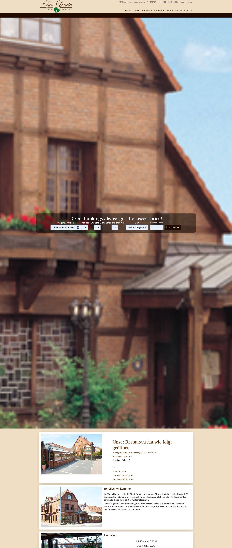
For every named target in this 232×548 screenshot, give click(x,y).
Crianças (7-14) (98, 222)
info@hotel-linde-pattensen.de (179, 2)
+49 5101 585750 (155, 2)
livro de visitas (181, 10)
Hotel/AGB (147, 10)
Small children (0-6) (115, 222)
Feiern (170, 10)
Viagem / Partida (65, 222)
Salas (137, 10)
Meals (138, 222)
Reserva (129, 10)
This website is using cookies (133, 2)
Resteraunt (159, 10)
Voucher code (156, 222)
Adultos (85, 222)
